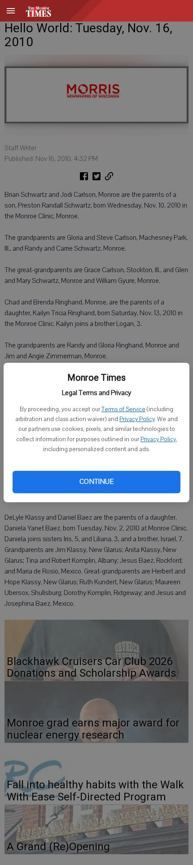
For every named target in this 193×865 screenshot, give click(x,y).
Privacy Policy (136, 419)
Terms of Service (123, 409)
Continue (96, 481)
